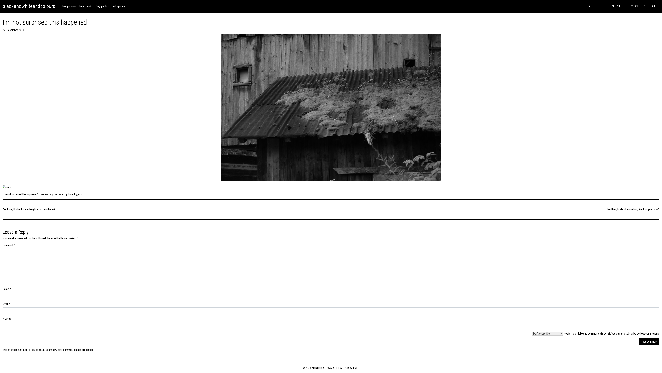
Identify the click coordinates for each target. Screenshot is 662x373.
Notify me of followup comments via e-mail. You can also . (611, 333)
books (634, 6)
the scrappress (613, 6)
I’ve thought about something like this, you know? (633, 209)
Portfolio (650, 6)
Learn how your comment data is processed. (70, 349)
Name (7, 289)
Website (7, 318)
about (592, 6)
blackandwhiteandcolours (29, 6)
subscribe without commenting (642, 333)
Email (6, 304)
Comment (9, 245)
